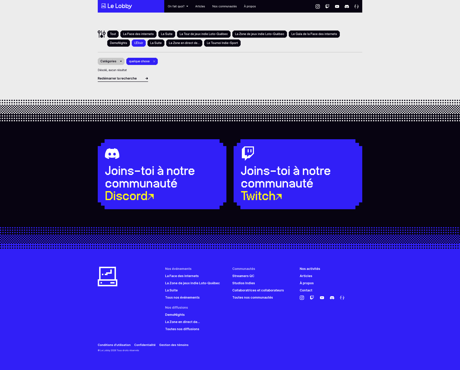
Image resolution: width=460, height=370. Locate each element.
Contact (306, 290)
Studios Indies (243, 283)
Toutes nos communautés (252, 297)
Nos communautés (224, 6)
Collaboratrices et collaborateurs (258, 290)
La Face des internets (138, 34)
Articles (200, 6)
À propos (250, 6)
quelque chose (139, 61)
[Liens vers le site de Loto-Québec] (356, 6)
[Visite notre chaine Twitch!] (327, 6)
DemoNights (118, 43)
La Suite (166, 34)
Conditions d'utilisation (114, 345)
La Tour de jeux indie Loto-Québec (204, 34)
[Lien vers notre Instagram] (318, 6)
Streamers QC (243, 276)
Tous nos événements (182, 297)
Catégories (108, 61)
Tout (113, 34)
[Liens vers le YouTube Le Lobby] (337, 6)
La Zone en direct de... (184, 43)
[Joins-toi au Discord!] (347, 6)
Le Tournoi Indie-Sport (222, 43)
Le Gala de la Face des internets (314, 34)
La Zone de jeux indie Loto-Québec (259, 34)
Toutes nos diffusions (182, 329)
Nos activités (310, 269)
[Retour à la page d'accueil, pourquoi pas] (131, 6)
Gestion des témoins (173, 345)
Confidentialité (145, 345)
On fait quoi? (176, 6)
